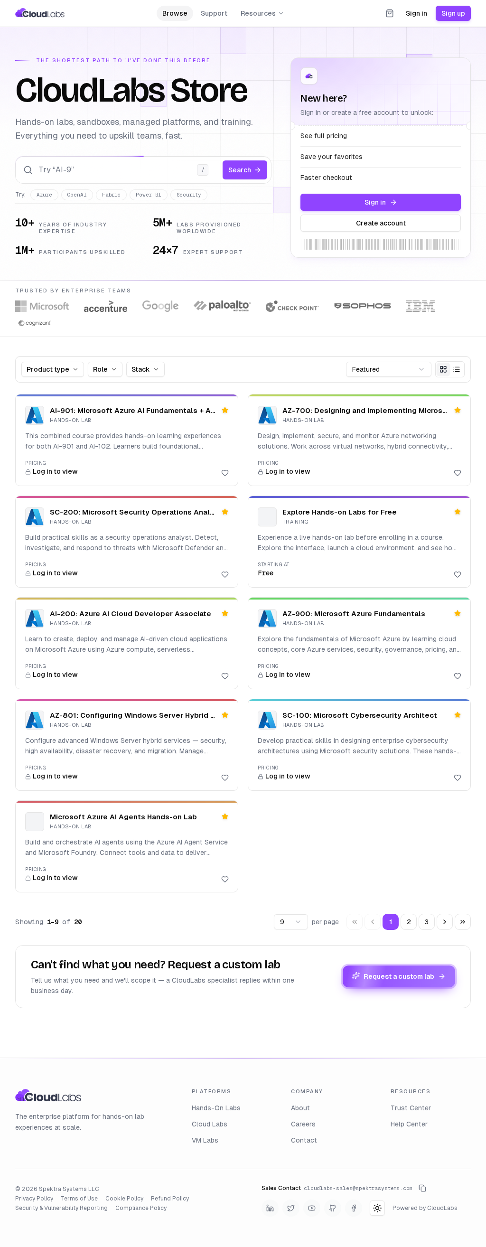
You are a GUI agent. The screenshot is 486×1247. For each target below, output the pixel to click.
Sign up (453, 13)
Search (239, 170)
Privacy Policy (34, 1198)
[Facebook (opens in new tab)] (353, 1208)
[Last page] (463, 922)
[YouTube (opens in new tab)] (311, 1208)
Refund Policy (170, 1198)
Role (100, 369)
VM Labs (205, 1140)
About (300, 1108)
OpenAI (77, 194)
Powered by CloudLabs (425, 1208)
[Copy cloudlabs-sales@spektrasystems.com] (422, 1188)
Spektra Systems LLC (69, 1189)
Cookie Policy (124, 1198)
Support (214, 13)
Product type (48, 369)
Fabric (111, 194)
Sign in (416, 13)
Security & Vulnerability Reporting (61, 1208)
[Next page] (445, 922)
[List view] (456, 369)
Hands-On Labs (216, 1108)
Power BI (148, 194)
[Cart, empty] (389, 13)
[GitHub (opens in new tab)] (332, 1208)
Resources (258, 13)
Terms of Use (79, 1198)
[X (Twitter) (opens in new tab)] (290, 1208)
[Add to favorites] (225, 472)
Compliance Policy (141, 1208)
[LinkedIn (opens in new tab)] (270, 1208)
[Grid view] (443, 369)
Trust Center (411, 1108)
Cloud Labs (209, 1124)
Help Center (409, 1124)
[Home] (40, 13)
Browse (174, 13)
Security (189, 194)
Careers (303, 1124)
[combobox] (388, 369)
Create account (381, 223)
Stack (140, 369)
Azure (44, 194)
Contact (304, 1140)
